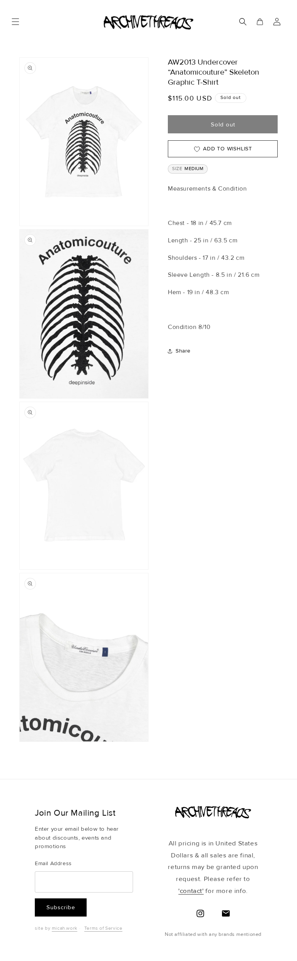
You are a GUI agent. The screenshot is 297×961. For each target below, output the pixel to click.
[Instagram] (200, 913)
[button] (15, 21)
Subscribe (60, 907)
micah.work (64, 928)
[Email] (226, 913)
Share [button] (183, 351)
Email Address (53, 863)
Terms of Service (103, 928)
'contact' (190, 891)
